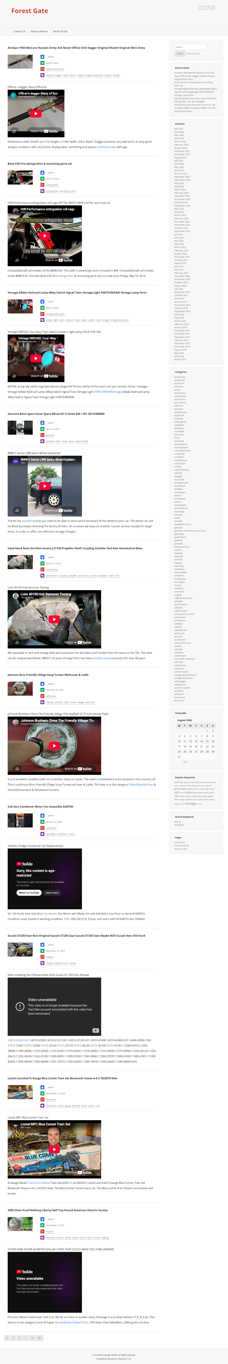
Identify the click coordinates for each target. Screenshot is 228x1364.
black (201, 782)
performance (180, 604)
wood (199, 804)
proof (83, 1237)
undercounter (181, 671)
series (64, 441)
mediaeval (179, 569)
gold (190, 788)
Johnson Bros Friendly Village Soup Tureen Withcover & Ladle (48, 675)
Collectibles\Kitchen (140, 784)
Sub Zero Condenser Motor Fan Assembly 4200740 (40, 806)
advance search (193, 53)
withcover (51, 696)
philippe (178, 607)
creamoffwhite (181, 469)
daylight (178, 476)
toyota (177, 804)
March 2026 (180, 141)
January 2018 (180, 327)
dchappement (181, 482)
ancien (187, 782)
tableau (212, 799)
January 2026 (180, 147)
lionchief (76, 1105)
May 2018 (179, 317)
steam (91, 1105)
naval (65, 75)
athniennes (179, 392)
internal (178, 559)
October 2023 (181, 202)
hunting (178, 553)
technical (178, 661)
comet (60, 1105)
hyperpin (178, 556)
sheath (116, 75)
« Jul (184, 761)
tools (116, 575)
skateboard (180, 639)
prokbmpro (180, 620)
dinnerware (180, 492)
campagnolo (180, 421)
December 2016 (182, 343)
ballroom (178, 405)
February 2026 (181, 144)
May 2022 (179, 240)
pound (75, 1237)
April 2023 (179, 211)
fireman (178, 514)
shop (200, 796)
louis (182, 792)
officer (72, 75)
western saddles (182, 687)
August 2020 (180, 285)
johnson (59, 702)
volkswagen (180, 681)
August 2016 (180, 349)
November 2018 (182, 304)
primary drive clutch (184, 614)
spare (78, 441)
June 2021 (179, 266)
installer (72, 575)
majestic (178, 562)
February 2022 (181, 250)
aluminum (179, 383)
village (81, 702)
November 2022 (182, 224)
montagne (179, 581)
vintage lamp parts (55, 313)
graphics (178, 540)
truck (182, 804)
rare (176, 796)
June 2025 (179, 163)
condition (179, 456)
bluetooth (51, 1099)
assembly (50, 833)
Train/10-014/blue (39, 1183)
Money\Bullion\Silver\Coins (72, 1322)
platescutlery (180, 610)
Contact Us (20, 31)
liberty (68, 1237)
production (179, 617)
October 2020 (181, 282)
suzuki (72, 963)
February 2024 (181, 192)
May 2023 (179, 208)
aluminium (179, 380)
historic (49, 1231)
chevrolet (179, 434)
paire (195, 792)
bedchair (178, 408)
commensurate (106, 147)
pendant (178, 601)
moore (93, 575)
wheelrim (178, 690)
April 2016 (179, 356)
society (96, 1237)
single (182, 799)
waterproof (179, 684)
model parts (180, 578)
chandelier (179, 431)
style (200, 799)
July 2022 (178, 234)
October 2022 (181, 227)
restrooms (179, 633)
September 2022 (182, 231)
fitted (177, 517)
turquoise (179, 668)
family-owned (103, 658)
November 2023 (182, 199)
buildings (178, 418)
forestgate (179, 824)
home (212, 789)
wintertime (179, 697)
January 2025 (180, 173)
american (50, 1237)
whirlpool (179, 694)
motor (71, 833)
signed (210, 796)
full (209, 786)
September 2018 (182, 311)
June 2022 (179, 237)
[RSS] (212, 8)
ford (206, 786)
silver (89, 1237)
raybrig (177, 626)
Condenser (50, 913)
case (176, 785)
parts (73, 191)
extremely (179, 511)
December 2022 (182, 221)
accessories (179, 376)
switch (91, 319)
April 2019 (179, 298)
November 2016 (182, 346)
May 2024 (179, 183)
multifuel (178, 588)
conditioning (180, 460)
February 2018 (181, 324)
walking (105, 1237)
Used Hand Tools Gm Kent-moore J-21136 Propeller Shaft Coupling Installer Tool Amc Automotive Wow (75, 548)
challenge (179, 428)
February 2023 (181, 218)
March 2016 (180, 359)
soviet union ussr (182, 642)
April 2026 (179, 138)
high (207, 788)
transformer (180, 665)
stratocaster (180, 655)
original (80, 75)
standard (178, 652)
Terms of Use (60, 31)
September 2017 (182, 336)
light (56, 319)
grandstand (180, 537)
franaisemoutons (182, 524)
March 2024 (180, 189)
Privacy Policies (39, 31)
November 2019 (182, 292)
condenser (51, 827)
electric (177, 495)
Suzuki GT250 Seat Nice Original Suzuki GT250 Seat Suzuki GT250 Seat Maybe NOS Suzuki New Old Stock (76, 935)
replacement (180, 630)
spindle (177, 646)
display (194, 786)
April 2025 (179, 170)
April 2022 (179, 243)
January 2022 (180, 253)
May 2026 (179, 135)
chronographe (181, 447)
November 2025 (182, 154)
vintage (105, 319)
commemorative (182, 450)
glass (185, 788)
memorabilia (180, 572)
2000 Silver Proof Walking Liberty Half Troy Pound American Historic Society (58, 1210)
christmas (179, 441)
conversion (179, 463)
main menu (83, 575)
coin (189, 785)
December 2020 (182, 276)
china (177, 437)
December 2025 (182, 151)
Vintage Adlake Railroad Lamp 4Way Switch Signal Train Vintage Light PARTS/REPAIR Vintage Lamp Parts (77, 292)
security (178, 636)
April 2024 (179, 186)
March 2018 (180, 320)
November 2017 (182, 333)
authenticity (180, 396)
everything (28, 521)
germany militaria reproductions (190, 530)
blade (206, 782)
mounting (64, 191)
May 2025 (179, 167)
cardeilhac (179, 425)
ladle (66, 702)
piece (206, 792)
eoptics (177, 501)
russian (108, 75)
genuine (50, 435)
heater (202, 789)
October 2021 (181, 260)
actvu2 (177, 821)
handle (196, 789)
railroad (69, 319)
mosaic (177, 585)
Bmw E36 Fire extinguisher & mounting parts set (40, 163)
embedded (179, 498)
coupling (63, 575)
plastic (211, 792)
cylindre (178, 472)
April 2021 (179, 269)
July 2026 (178, 128)
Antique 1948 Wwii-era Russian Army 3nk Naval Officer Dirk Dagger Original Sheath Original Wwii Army (76, 48)
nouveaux (179, 591)
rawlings (178, 623)
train (98, 319)
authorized (179, 399)
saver (58, 441)
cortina (177, 466)
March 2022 (180, 247)
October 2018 (181, 308)
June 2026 (179, 131)
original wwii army (55, 68)
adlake (49, 319)
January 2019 (180, 301)
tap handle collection (184, 658)
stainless (178, 649)
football (178, 521)
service (194, 796)
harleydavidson (182, 546)
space (71, 441)
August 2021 (180, 263)
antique (50, 75)
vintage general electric (185, 674)
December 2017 (182, 330)
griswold (178, 543)
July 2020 (178, 288)
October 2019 (181, 295)
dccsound (179, 479)
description (179, 485)
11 (32, 1338)
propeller (102, 575)
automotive (52, 569)
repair (77, 319)
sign (204, 796)
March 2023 (180, 215)
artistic (177, 389)
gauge (68, 1105)
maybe (49, 963)
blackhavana (180, 412)
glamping (178, 533)
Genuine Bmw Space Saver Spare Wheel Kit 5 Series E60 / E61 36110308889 (56, 414)
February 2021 (181, 272)
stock (65, 963)
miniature (179, 575)
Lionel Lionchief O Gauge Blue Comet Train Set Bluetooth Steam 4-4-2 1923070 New (62, 1078)
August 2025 (180, 157)
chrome (182, 785)
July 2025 (178, 160)
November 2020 (182, 279)
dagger (58, 75)
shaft (110, 575)
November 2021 (182, 256)
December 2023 (182, 195)
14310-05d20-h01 (18, 1040)
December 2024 (182, 176)
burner (213, 782)
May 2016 (179, 353)
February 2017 (181, 340)
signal (84, 319)
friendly (50, 702)
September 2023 (182, 205)
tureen (73, 702)
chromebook (180, 444)
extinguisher (52, 184)
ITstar (129, 1358)
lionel (84, 1105)
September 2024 (182, 179)
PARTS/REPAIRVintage (108, 392)
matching (179, 565)
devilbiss (178, 488)
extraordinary (181, 508)
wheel (85, 441)
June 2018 (179, 314)
